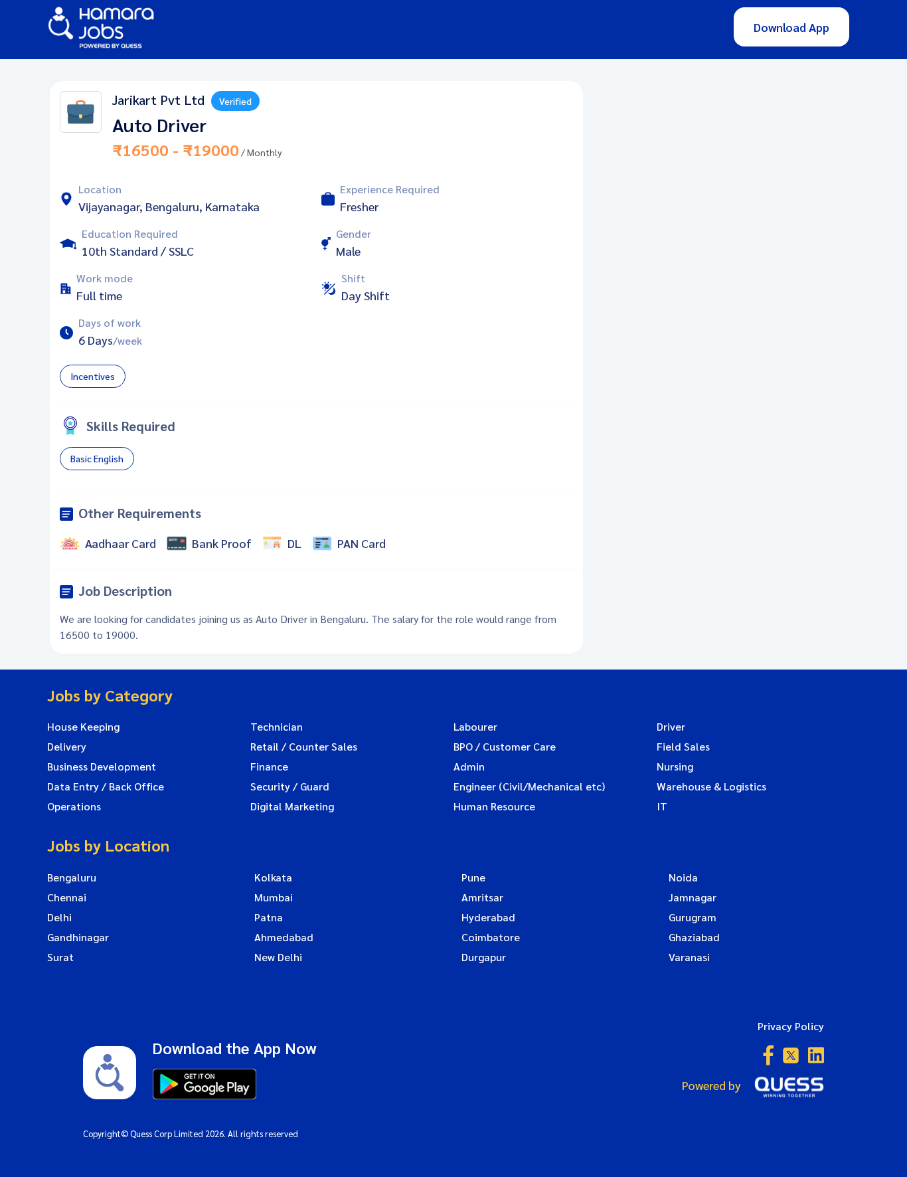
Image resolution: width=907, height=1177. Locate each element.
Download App (791, 27)
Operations (74, 806)
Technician (276, 726)
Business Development (101, 766)
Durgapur (483, 957)
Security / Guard (289, 786)
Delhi (59, 917)
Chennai (66, 897)
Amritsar (482, 897)
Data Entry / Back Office (105, 786)
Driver (671, 726)
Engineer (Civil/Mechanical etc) (529, 786)
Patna (268, 917)
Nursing (675, 766)
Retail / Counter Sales (303, 746)
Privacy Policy (791, 1026)
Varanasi (689, 957)
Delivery (66, 746)
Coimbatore (490, 937)
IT (662, 806)
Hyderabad (488, 917)
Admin (469, 766)
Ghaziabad (694, 937)
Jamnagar (692, 897)
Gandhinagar (78, 937)
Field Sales (683, 746)
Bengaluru (71, 877)
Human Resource (494, 806)
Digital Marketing (292, 806)
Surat (60, 957)
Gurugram (692, 917)
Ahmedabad (283, 937)
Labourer (475, 726)
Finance (269, 766)
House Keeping (83, 726)
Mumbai (273, 897)
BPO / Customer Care (505, 746)
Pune (473, 877)
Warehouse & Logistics (711, 786)
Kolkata (273, 877)
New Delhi (278, 957)
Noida (683, 877)
